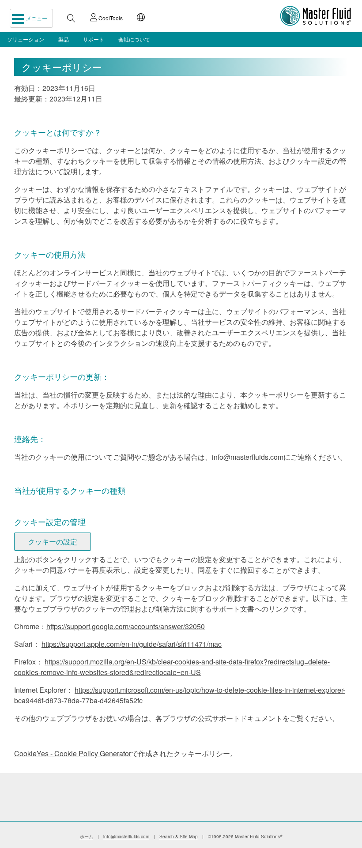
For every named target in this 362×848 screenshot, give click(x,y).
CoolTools (110, 18)
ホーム (86, 836)
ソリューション (25, 39)
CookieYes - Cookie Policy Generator (72, 753)
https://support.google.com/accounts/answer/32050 (125, 626)
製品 (63, 39)
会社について (134, 39)
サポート (93, 39)
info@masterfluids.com (126, 836)
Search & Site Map (178, 836)
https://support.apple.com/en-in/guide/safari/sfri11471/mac (131, 644)
